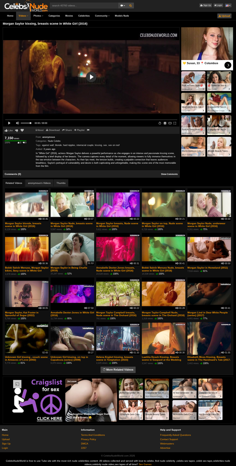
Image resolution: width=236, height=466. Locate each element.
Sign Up (207, 5)
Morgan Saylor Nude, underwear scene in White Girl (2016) (206, 224)
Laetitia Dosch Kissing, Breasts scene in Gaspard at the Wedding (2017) (161, 360)
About (40, 130)
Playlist (80, 130)
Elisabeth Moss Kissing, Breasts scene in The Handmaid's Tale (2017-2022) (209, 360)
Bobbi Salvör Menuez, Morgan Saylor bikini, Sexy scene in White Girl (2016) (27, 270)
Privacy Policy (88, 439)
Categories (54, 15)
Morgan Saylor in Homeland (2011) (207, 267)
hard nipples (69, 145)
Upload (225, 15)
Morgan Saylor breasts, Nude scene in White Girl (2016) (117, 224)
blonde (58, 145)
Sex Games (145, 464)
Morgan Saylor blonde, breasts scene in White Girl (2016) (23, 224)
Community (101, 15)
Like (10, 130)
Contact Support (169, 439)
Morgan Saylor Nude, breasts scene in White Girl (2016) (72, 224)
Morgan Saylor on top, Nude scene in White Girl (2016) (162, 224)
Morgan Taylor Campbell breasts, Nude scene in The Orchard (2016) (116, 314)
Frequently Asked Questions (175, 435)
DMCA (84, 443)
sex (105, 145)
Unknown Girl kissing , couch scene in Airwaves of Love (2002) (26, 358)
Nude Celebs (54, 141)
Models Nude (122, 15)
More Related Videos (119, 369)
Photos (38, 15)
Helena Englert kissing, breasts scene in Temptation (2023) (114, 358)
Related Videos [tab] (14, 183)
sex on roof (114, 145)
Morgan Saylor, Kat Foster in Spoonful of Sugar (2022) (22, 314)
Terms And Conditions (93, 435)
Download (54, 130)
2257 (84, 448)
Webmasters (167, 443)
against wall (48, 145)
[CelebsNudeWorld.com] (26, 5)
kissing (98, 145)
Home (10, 15)
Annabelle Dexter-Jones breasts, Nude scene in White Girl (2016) (115, 269)
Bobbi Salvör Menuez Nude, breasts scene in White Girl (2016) (163, 269)
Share (68, 130)
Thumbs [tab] (60, 183)
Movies (69, 15)
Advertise (165, 448)
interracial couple (85, 145)
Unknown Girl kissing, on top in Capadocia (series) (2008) (69, 358)
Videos (23, 15)
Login (219, 5)
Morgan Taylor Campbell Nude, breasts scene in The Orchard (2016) (163, 314)
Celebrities (84, 15)
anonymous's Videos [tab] (39, 183)
